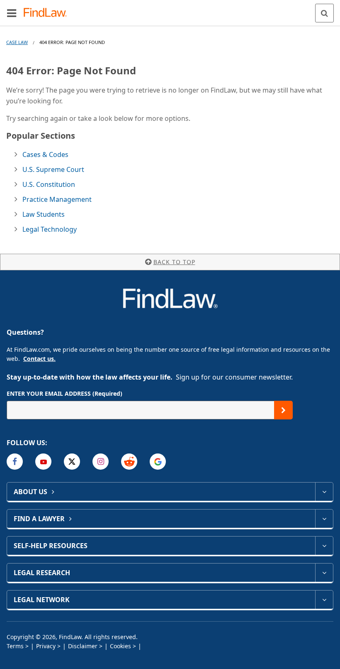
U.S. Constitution (48, 184)
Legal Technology (49, 229)
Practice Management (57, 199)
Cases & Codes (45, 154)
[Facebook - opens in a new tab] (15, 461)
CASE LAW (17, 42)
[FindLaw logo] (48, 13)
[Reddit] (129, 461)
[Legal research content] (324, 573)
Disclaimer (82, 646)
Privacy (46, 646)
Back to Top (174, 262)
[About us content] (324, 492)
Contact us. (39, 359)
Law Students (43, 214)
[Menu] (11, 13)
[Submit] (283, 410)
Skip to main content (170, 9)
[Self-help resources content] (324, 546)
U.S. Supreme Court (53, 169)
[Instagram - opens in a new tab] (100, 461)
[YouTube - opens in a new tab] (43, 461)
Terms (15, 646)
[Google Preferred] (158, 461)
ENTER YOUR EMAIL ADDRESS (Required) (64, 393)
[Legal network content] (324, 600)
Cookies (120, 646)
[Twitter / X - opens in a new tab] (72, 461)
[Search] (324, 13)
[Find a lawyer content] (324, 519)
